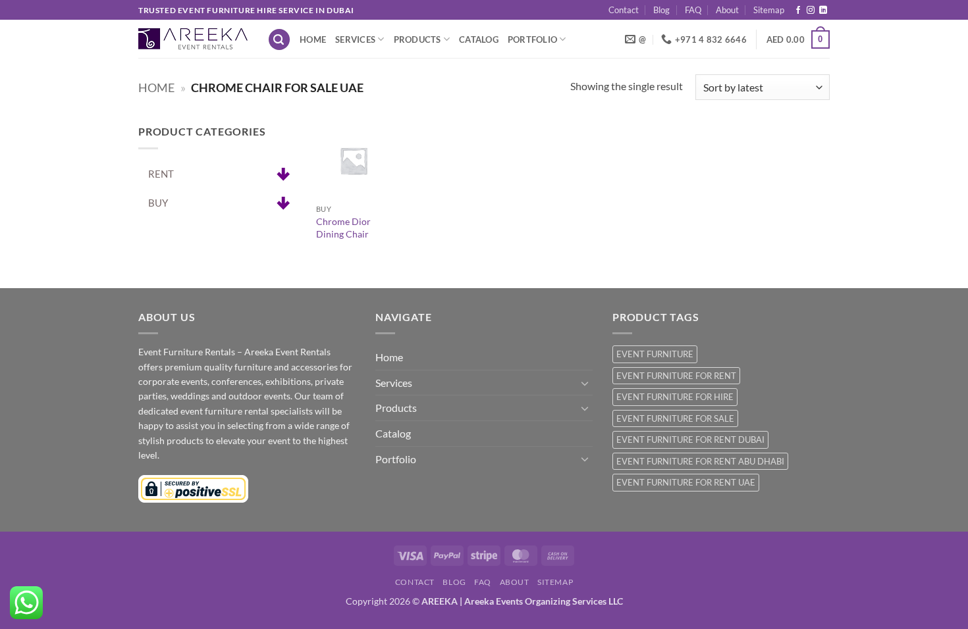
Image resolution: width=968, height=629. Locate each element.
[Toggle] (585, 383)
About (727, 10)
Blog (661, 10)
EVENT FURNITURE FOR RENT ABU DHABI (700, 461)
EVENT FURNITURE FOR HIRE (675, 396)
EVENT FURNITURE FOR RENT (676, 375)
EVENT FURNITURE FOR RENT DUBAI (690, 439)
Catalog (478, 39)
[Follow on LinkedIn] (823, 10)
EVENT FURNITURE (654, 354)
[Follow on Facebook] (798, 10)
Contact (623, 10)
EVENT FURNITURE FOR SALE (675, 418)
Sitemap (768, 10)
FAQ (693, 10)
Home (313, 39)
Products (417, 39)
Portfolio (532, 39)
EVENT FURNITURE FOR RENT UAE (685, 482)
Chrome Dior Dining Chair (343, 227)
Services (355, 39)
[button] (279, 40)
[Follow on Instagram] (811, 10)
